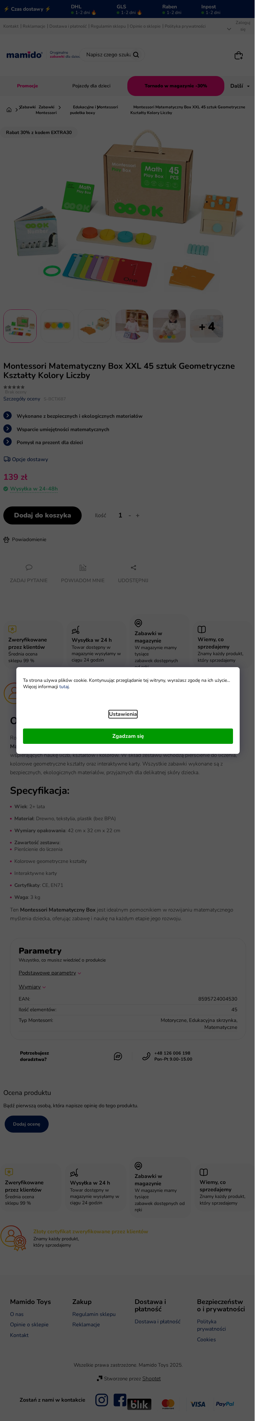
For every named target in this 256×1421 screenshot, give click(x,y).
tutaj (64, 686)
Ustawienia (123, 714)
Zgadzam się (128, 736)
